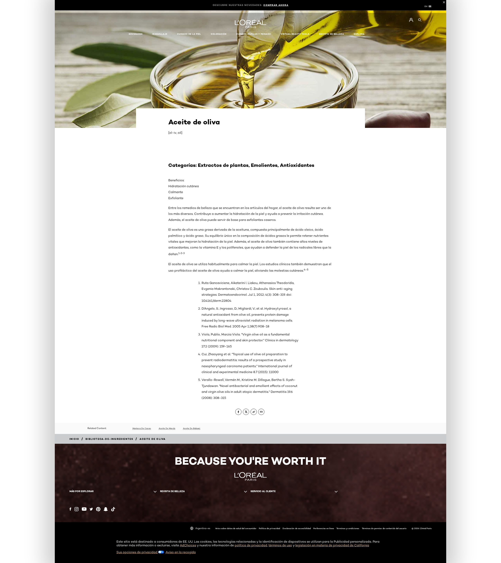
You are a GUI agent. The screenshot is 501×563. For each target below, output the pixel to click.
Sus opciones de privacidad (137, 552)
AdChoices (188, 545)
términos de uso (280, 545)
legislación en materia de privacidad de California (332, 545)
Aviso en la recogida (181, 552)
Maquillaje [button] (159, 34)
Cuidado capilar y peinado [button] (253, 34)
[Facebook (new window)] (70, 509)
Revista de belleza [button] (331, 34)
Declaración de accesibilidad (297, 528)
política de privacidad (251, 545)
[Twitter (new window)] (91, 509)
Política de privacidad (269, 528)
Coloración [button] (218, 34)
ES (430, 6)
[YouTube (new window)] (84, 509)
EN (425, 6)
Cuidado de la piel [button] (189, 34)
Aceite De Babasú (191, 428)
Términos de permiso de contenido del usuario (384, 528)
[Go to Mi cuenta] (411, 20)
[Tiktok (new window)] (113, 509)
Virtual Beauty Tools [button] (295, 34)
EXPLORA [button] (359, 34)
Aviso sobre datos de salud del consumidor (235, 528)
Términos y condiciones (347, 528)
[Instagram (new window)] (76, 509)
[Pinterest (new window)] (98, 509)
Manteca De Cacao (141, 428)
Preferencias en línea (323, 528)
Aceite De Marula (167, 428)
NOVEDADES (136, 34)
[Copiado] (253, 412)
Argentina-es (202, 528)
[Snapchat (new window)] (106, 509)
